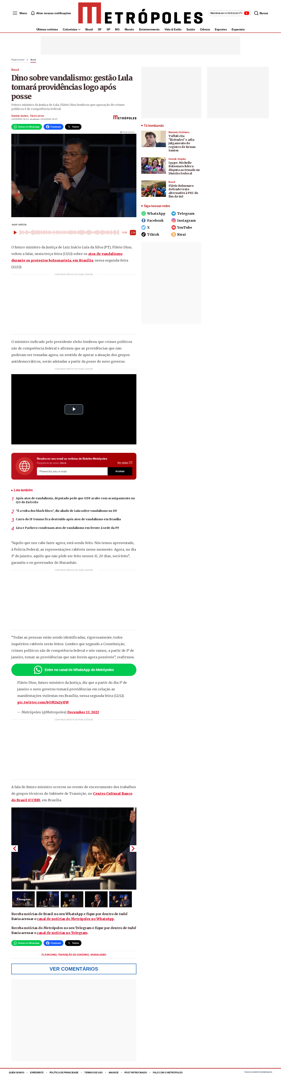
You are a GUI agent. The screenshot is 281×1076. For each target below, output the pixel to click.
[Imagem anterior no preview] (14, 848)
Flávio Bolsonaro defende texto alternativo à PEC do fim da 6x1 (183, 191)
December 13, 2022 (83, 712)
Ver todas (122, 462)
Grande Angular (177, 159)
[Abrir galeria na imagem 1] (73, 848)
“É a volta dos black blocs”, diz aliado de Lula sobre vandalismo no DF (66, 511)
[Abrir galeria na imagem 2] (47, 899)
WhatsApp (156, 213)
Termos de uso (93, 1072)
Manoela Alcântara (178, 132)
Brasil (89, 29)
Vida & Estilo (173, 29)
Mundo (129, 29)
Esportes (221, 29)
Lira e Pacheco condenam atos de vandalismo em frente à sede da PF (67, 528)
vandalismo (98, 954)
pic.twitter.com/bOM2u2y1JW (43, 702)
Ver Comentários (74, 969)
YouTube (184, 227)
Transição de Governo (73, 954)
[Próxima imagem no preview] (133, 848)
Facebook (155, 220)
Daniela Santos (19, 115)
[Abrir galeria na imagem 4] (96, 899)
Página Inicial (17, 60)
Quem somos (16, 1072)
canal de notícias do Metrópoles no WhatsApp (75, 919)
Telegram (186, 213)
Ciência (205, 29)
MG (117, 29)
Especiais (238, 29)
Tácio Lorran (37, 115)
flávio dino (49, 954)
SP (108, 29)
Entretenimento (149, 29)
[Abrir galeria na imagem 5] (120, 899)
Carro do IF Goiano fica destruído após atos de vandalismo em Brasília (68, 519)
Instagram (186, 220)
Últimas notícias (47, 29)
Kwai (181, 234)
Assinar (120, 471)
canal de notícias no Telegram (62, 933)
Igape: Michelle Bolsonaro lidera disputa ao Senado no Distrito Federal (184, 168)
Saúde (190, 29)
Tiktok (153, 234)
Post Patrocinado (135, 1072)
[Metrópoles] (140, 13)
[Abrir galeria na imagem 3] (72, 899)
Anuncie (113, 1072)
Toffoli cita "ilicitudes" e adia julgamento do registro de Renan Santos (181, 143)
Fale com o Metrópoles (167, 1072)
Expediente (36, 1072)
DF (100, 29)
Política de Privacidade (64, 1072)
